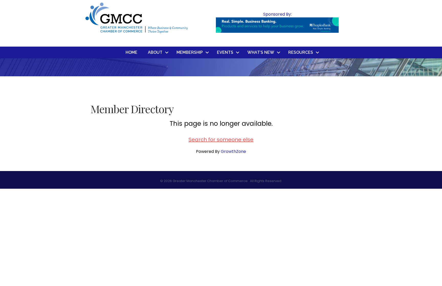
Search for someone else (221, 139)
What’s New (260, 52)
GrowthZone (233, 151)
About (155, 52)
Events (225, 52)
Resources (300, 52)
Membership (189, 52)
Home (131, 52)
